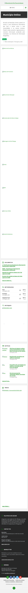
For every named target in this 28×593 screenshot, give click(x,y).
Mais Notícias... (6, 381)
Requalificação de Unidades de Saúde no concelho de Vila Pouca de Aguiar (18, 366)
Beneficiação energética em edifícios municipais (17, 357)
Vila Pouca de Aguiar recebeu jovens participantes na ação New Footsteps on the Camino (17, 350)
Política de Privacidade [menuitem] (9, 580)
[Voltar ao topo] (14, 588)
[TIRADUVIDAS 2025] (14, 323)
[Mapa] (25, 7)
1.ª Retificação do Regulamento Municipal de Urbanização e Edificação (13, 265)
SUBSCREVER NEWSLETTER (8, 559)
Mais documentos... (7, 280)
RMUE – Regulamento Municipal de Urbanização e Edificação (11, 269)
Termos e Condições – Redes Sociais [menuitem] (14, 581)
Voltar (4, 39)
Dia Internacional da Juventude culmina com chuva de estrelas (17, 374)
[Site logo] (14, 3)
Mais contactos (5, 544)
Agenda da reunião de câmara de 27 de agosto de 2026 (12, 273)
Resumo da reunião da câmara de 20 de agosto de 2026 (12, 277)
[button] (4, 324)
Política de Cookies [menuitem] (20, 580)
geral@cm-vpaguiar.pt (10, 573)
